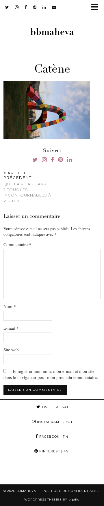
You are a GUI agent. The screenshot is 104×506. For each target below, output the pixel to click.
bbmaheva (52, 32)
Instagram (54, 422)
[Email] (54, 7)
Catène (52, 70)
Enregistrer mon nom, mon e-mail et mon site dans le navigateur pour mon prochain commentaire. (50, 374)
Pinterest (54, 451)
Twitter (54, 407)
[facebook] (26, 7)
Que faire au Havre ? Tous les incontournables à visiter (27, 187)
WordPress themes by (52, 499)
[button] (96, 7)
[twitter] (7, 7)
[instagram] (17, 7)
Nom (9, 306)
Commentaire (17, 244)
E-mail (11, 328)
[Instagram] (13, 471)
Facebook (53, 437)
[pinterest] (35, 7)
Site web (11, 349)
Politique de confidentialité (71, 491)
